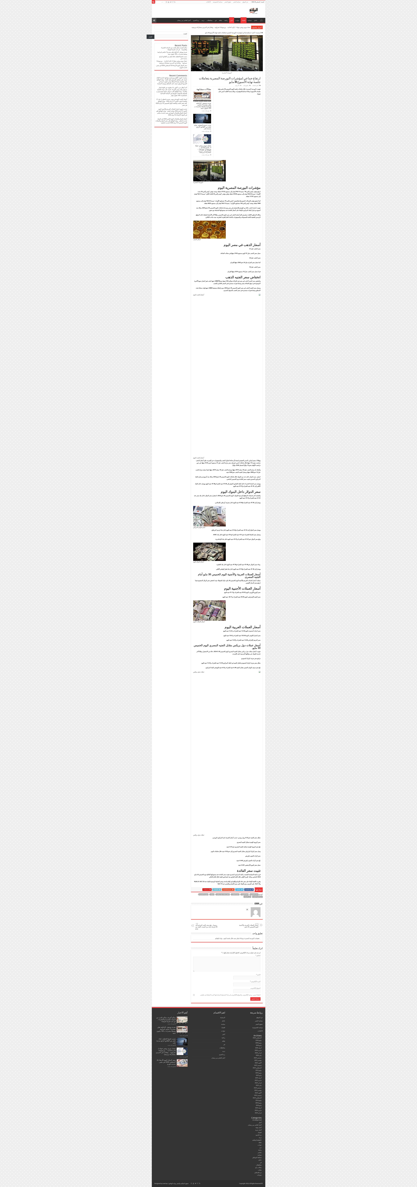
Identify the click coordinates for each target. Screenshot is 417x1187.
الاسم (258, 974)
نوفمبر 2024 (258, 1090)
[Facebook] (173, 2)
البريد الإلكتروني (255, 981)
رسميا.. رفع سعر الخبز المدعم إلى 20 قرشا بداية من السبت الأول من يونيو (206, 926)
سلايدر (260, 1152)
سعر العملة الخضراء (251, 484)
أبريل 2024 (258, 1108)
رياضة (226, 20)
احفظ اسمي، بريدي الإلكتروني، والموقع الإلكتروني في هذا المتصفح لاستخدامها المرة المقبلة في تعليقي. (230, 995)
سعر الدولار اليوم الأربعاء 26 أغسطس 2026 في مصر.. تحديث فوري (166, 1062)
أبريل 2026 (258, 1048)
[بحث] (153, 2)
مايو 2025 (259, 1075)
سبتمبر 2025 (258, 1065)
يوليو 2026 (258, 1040)
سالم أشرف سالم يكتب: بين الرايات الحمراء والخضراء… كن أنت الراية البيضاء (166, 1019)
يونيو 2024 (258, 1103)
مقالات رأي (258, 1167)
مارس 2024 (258, 1110)
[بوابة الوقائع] (253, 10)
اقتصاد (243, 20)
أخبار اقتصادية (254, 894)
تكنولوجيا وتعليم (257, 1140)
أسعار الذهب (252, 208)
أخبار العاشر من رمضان (184, 20)
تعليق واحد (245, 85)
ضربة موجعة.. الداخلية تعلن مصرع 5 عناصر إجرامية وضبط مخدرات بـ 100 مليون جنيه (202, 105)
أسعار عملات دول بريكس (223, 894)
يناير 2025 (259, 1085)
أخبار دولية (259, 1127)
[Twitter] (171, 2)
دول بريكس (245, 651)
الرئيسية (261, 20)
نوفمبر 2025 (258, 1060)
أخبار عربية (258, 1130)
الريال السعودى (253, 631)
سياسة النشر (236, 2)
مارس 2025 (258, 1080)
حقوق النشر (228, 2)
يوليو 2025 (258, 1070)
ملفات (260, 1170)
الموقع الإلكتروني (255, 988)
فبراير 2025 (258, 1083)
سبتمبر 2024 (258, 1095)
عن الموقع (245, 2)
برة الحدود (196, 20)
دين (260, 1147)
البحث (185, 34)
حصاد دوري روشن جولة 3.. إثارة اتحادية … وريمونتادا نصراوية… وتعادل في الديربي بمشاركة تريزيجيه (203, 149)
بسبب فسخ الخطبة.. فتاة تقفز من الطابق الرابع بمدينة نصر (202, 126)
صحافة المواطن (257, 1157)
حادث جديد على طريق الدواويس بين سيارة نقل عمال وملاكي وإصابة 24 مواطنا (227, 27)
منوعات (259, 1175)
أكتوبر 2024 (258, 1093)
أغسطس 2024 (257, 1098)
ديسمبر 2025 (258, 1058)
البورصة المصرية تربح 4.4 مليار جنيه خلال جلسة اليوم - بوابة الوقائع (234, 938)
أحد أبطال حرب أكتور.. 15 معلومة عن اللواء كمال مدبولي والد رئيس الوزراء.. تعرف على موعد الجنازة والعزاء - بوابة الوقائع (172, 89)
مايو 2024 (259, 1105)
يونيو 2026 (258, 1043)
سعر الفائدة (222, 874)
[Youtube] (169, 2)
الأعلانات (208, 2)
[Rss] (175, 2)
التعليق (258, 955)
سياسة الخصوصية (217, 2)
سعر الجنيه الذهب (250, 281)
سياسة (250, 20)
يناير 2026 (259, 1055)
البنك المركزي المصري (236, 874)
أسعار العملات (252, 580)
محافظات (209, 20)
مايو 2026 (259, 1045)
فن (216, 20)
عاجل (255, 20)
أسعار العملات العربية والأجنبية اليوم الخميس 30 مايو (248, 925)
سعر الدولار (253, 477)
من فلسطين (258, 1172)
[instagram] (166, 2)
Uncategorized (257, 1120)
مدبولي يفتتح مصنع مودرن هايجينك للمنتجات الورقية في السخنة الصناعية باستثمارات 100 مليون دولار (171, 93)
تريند (203, 20)
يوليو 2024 (258, 1100)
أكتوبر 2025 (258, 1063)
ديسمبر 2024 (258, 1088)
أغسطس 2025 (257, 1068)
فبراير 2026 (258, 1053)
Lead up (165, 1183)
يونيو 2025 (258, 1073)
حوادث (237, 20)
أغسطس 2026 (257, 1038)
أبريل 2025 (258, 1078)
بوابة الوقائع (172, 1183)
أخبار (231, 20)
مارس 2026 (258, 1050)
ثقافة (220, 20)
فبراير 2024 (258, 1113)
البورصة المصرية (251, 89)
